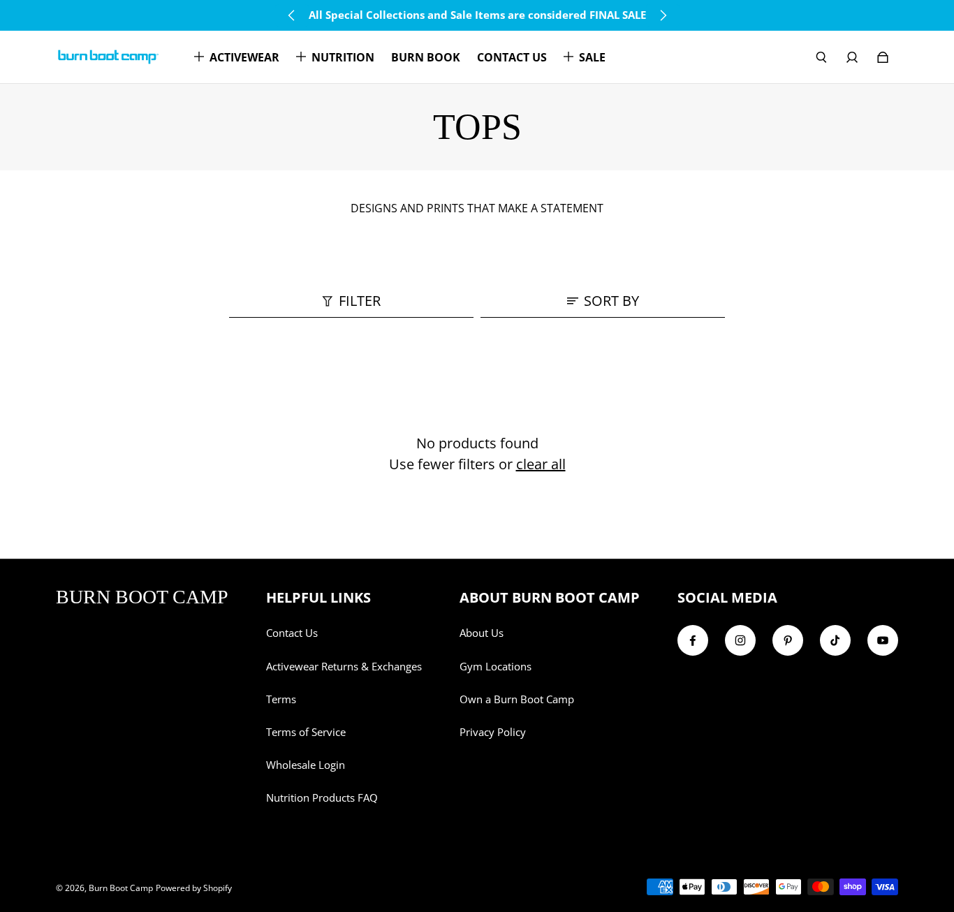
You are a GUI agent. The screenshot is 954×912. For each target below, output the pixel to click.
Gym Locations (495, 666)
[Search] (821, 57)
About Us (482, 633)
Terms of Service (306, 732)
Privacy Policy (493, 732)
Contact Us (292, 633)
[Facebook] (692, 640)
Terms (281, 699)
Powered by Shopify (194, 888)
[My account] (852, 57)
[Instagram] (740, 640)
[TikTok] (835, 640)
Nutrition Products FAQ (322, 797)
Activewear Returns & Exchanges (344, 666)
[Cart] (882, 57)
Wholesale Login (305, 765)
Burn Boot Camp (121, 888)
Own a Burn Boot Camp (517, 699)
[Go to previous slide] (292, 15)
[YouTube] (882, 640)
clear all (541, 464)
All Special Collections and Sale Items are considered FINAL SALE (477, 15)
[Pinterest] (787, 640)
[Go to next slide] (663, 15)
